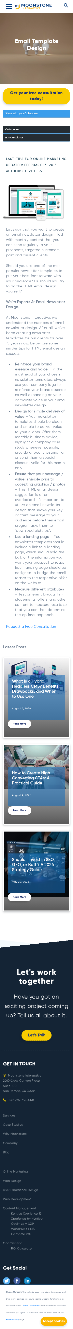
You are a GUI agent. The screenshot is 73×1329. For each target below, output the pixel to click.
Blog (6, 1152)
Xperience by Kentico (27, 1218)
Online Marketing (15, 1171)
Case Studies (13, 1124)
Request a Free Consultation (31, 627)
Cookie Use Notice (31, 1306)
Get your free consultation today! (36, 96)
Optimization (12, 1243)
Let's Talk (36, 1035)
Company (10, 1143)
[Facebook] (16, 1280)
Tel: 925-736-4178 (21, 1100)
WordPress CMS (23, 1229)
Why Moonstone (15, 1134)
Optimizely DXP (22, 1223)
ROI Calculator (22, 1248)
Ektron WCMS (21, 1234)
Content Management (19, 1208)
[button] (66, 5)
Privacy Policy (12, 1319)
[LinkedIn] (27, 1280)
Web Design (12, 1180)
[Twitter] (6, 1280)
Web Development (17, 1199)
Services (9, 1115)
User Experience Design (20, 1190)
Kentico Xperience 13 (26, 1213)
